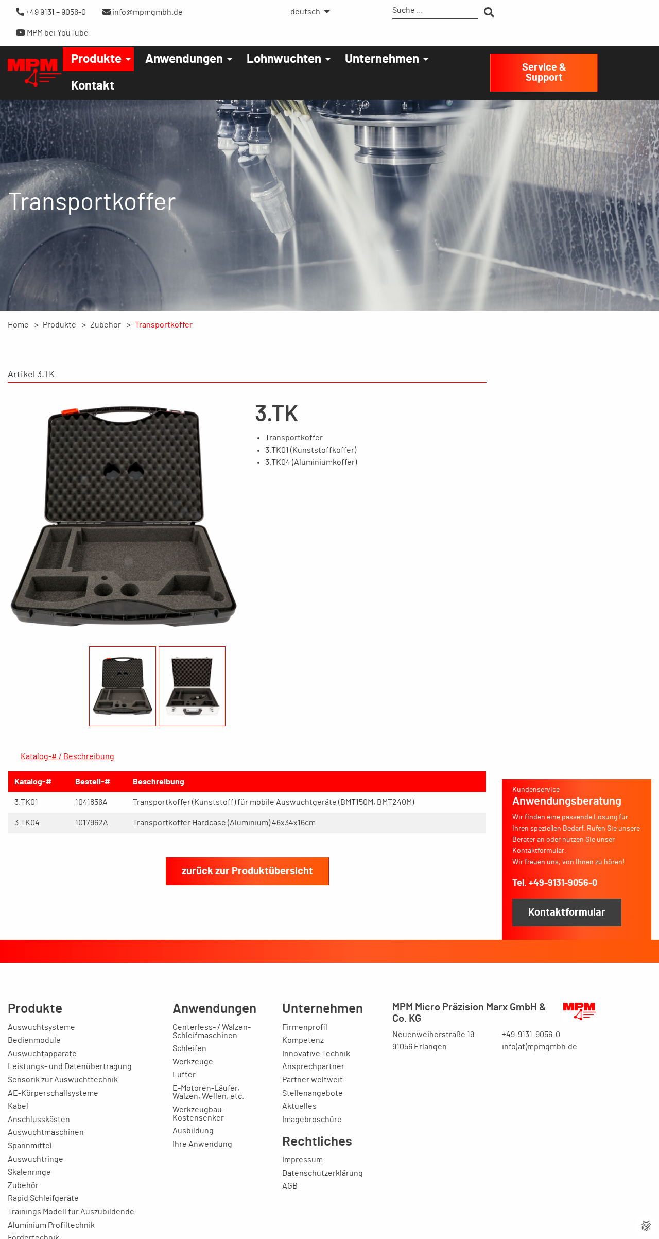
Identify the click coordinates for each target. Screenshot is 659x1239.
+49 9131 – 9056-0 (55, 12)
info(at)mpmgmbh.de (539, 1047)
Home (18, 325)
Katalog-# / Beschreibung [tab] (67, 756)
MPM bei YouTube (57, 33)
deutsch (305, 12)
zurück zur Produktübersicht (247, 871)
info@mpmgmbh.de (147, 12)
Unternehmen (382, 59)
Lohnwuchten (284, 59)
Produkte (96, 59)
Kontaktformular (566, 912)
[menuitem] (307, 12)
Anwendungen (184, 59)
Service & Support (544, 72)
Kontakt (92, 86)
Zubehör (105, 325)
